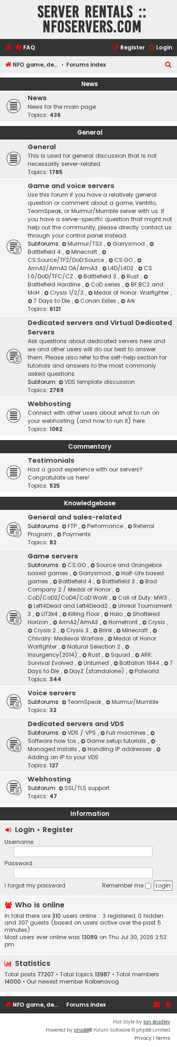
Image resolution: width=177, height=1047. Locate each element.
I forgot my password (35, 885)
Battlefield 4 (76, 581)
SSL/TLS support (86, 788)
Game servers (53, 556)
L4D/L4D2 (121, 268)
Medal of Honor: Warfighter (132, 292)
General (90, 132)
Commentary (89, 446)
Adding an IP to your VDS (63, 757)
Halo (117, 614)
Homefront (123, 622)
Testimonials (51, 460)
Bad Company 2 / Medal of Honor (92, 585)
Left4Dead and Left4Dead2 (71, 606)
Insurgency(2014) (53, 655)
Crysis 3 (78, 630)
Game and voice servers (71, 185)
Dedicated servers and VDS (76, 723)
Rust (134, 276)
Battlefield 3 (101, 276)
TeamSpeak (85, 702)
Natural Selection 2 (94, 646)
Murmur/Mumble (135, 702)
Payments (77, 534)
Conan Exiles (99, 301)
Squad (121, 655)
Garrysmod (130, 243)
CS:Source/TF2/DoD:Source (67, 260)
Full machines (127, 733)
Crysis (157, 622)
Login (24, 829)
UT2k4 (50, 614)
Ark (131, 301)
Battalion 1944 (140, 663)
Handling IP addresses (120, 749)
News (89, 84)
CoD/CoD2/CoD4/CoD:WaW (68, 597)
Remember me (123, 885)
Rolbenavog (102, 981)
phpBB (81, 1030)
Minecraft (85, 252)
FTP (73, 526)
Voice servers (52, 693)
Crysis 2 (46, 630)
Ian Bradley (156, 1021)
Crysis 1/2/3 (67, 292)
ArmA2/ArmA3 (79, 622)
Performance (106, 526)
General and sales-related (75, 517)
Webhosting (49, 403)
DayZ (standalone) (97, 671)
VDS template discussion (99, 382)
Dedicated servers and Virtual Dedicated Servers (100, 327)
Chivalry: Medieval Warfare (66, 638)
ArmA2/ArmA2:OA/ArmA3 (63, 268)
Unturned (97, 663)
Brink (106, 630)
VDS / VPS (83, 733)
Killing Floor (84, 614)
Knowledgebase (89, 503)
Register (58, 829)
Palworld (147, 671)
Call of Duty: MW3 (143, 597)
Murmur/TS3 (86, 243)
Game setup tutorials (117, 741)
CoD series (106, 284)
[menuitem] (25, 48)
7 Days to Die (53, 301)
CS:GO (124, 260)
